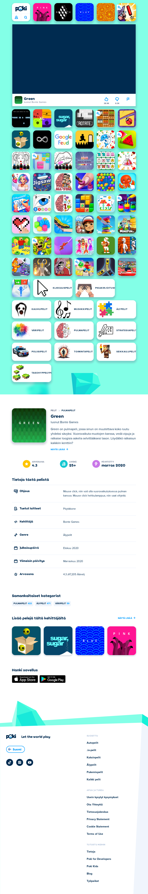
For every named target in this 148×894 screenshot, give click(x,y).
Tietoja (91, 851)
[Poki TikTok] (9, 762)
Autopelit (92, 743)
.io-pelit (91, 750)
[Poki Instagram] (19, 762)
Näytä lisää (58, 449)
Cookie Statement (98, 826)
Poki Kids (92, 866)
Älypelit (43, 603)
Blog (89, 873)
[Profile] (16, 17)
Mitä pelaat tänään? (25, 17)
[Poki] (21, 8)
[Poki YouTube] (29, 762)
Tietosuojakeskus (97, 812)
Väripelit (62, 603)
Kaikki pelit (94, 779)
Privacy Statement (98, 819)
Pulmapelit (68, 410)
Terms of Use (95, 834)
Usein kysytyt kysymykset (102, 797)
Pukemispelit (95, 772)
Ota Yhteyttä (95, 804)
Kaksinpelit (94, 757)
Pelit (54, 410)
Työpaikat (93, 881)
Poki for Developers (99, 859)
